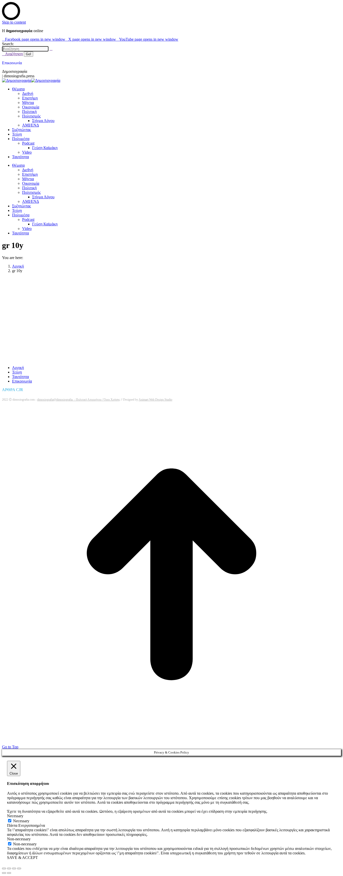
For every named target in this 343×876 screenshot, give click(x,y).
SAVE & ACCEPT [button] (22, 857)
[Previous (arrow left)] (4, 873)
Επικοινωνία (12, 63)
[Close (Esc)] (4, 868)
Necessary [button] (15, 816)
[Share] (9, 868)
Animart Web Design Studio (155, 399)
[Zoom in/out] (19, 868)
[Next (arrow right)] (9, 873)
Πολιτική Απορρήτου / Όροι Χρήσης (98, 399)
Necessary (21, 821)
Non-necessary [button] (19, 839)
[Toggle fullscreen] (14, 868)
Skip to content (14, 22)
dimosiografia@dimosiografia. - (56, 399)
